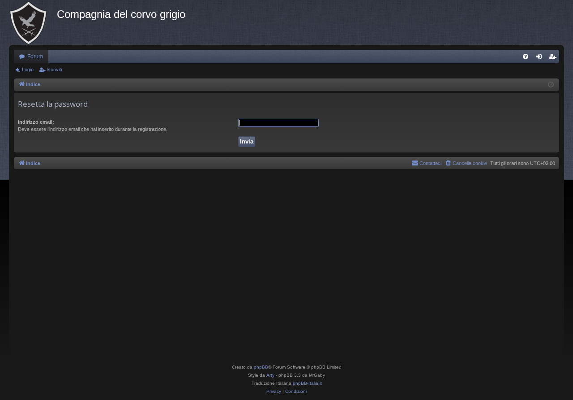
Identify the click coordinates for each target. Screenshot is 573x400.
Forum (35, 56)
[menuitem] (525, 56)
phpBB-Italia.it (307, 383)
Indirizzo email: (36, 122)
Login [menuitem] (541, 58)
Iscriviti (54, 69)
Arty (270, 375)
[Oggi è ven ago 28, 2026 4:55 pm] (551, 85)
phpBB (261, 367)
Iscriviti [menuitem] (554, 58)
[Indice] (33, 22)
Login (28, 69)
